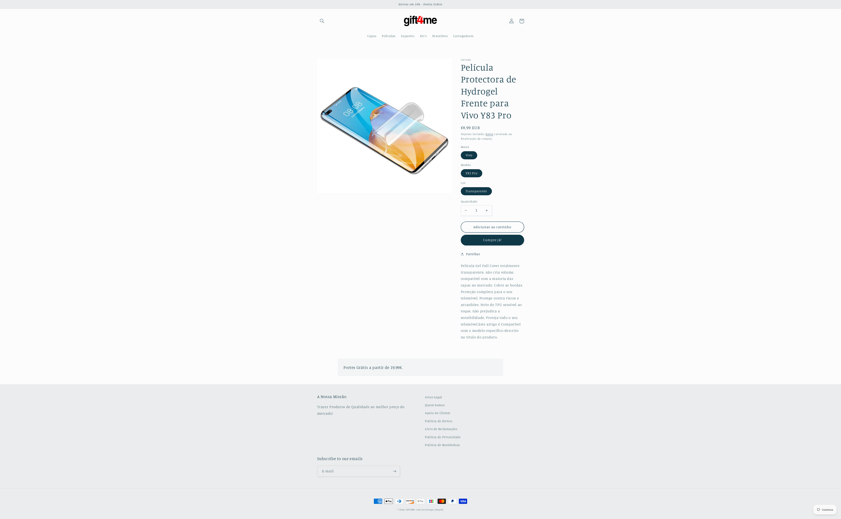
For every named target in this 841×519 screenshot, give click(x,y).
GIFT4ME (410, 509)
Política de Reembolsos (442, 445)
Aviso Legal (433, 397)
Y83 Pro (471, 173)
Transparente (476, 191)
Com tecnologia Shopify (429, 509)
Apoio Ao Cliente (437, 413)
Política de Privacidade (443, 437)
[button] (322, 21)
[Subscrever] (394, 471)
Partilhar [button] (473, 254)
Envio (489, 134)
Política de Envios (438, 421)
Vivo (469, 155)
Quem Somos (435, 405)
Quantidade (469, 201)
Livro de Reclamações (441, 429)
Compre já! (492, 240)
